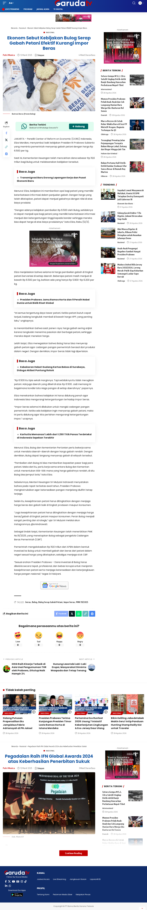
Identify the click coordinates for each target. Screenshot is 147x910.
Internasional (106, 89)
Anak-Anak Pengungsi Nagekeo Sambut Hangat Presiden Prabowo (129, 251)
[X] (9, 881)
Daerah (104, 115)
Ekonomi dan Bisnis (125, 203)
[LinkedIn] (6, 886)
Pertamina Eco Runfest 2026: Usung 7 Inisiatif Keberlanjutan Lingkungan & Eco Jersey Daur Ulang (91, 723)
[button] (5, 3)
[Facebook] (5, 881)
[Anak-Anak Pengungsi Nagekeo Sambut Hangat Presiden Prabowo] (108, 252)
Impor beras (69, 602)
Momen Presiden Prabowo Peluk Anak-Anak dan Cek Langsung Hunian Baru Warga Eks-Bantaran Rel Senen (113, 105)
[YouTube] (13, 881)
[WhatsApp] (10, 886)
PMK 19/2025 (82, 602)
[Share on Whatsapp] (79, 614)
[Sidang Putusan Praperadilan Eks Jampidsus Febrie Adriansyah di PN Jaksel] (19, 704)
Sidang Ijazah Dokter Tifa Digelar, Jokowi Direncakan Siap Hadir (129, 216)
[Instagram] (22, 881)
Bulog (34, 602)
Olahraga (104, 134)
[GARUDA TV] (73, 3)
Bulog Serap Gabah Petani (50, 602)
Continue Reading (73, 853)
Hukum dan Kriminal (109, 153)
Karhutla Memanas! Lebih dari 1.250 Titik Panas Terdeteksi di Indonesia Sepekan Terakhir (54, 436)
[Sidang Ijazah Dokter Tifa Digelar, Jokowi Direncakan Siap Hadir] (108, 216)
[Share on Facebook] (6, 133)
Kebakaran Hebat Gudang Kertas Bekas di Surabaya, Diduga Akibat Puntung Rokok (51, 368)
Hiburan (104, 176)
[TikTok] (25, 881)
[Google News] (18, 881)
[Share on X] (6, 139)
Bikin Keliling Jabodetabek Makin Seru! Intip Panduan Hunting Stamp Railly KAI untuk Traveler (127, 723)
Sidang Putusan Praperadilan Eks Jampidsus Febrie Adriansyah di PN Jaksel (17, 723)
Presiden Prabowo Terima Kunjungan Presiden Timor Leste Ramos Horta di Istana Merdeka (55, 723)
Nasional (22, 28)
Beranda (14, 28)
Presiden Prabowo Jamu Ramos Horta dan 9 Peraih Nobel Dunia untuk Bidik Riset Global (53, 301)
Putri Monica (9, 55)
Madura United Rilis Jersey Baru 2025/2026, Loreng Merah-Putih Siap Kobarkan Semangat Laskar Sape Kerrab (130, 270)
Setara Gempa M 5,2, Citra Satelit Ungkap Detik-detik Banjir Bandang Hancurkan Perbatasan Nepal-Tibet (113, 798)
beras (28, 602)
